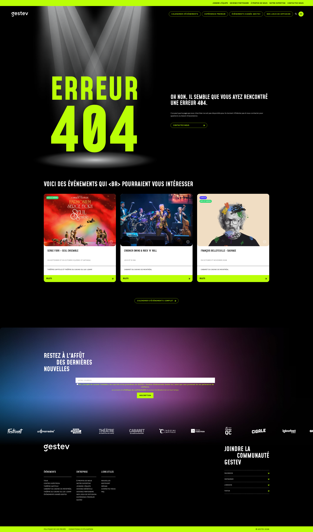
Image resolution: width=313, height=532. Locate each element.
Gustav (79, 500)
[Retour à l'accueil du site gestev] (19, 14)
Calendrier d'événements (184, 14)
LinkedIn (228, 485)
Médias (104, 486)
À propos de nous (259, 3)
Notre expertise (277, 3)
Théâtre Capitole (51, 486)
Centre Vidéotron (52, 483)
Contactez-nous (295, 3)
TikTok (227, 491)
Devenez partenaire (239, 3)
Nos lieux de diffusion (278, 14)
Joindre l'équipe (220, 3)
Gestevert (105, 483)
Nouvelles (105, 481)
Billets (49, 278)
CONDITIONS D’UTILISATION (81, 529)
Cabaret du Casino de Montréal (58, 489)
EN (301, 14)
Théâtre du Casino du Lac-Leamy (57, 492)
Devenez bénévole (84, 489)
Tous (46, 481)
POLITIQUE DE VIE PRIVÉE (55, 529)
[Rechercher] (296, 14)
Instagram (228, 479)
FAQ (102, 492)
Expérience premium (215, 14)
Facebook (228, 473)
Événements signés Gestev (246, 14)
